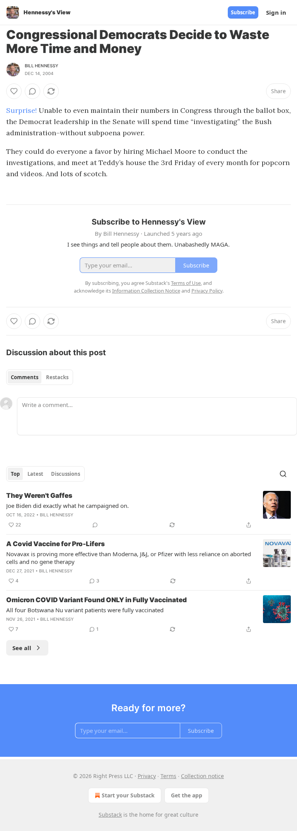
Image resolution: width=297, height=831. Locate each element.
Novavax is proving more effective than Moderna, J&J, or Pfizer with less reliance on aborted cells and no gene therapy (128, 557)
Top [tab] (15, 473)
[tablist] (39, 377)
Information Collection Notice (146, 290)
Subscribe (243, 12)
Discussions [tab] (65, 473)
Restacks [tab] (57, 377)
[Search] (283, 474)
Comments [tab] (24, 377)
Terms (168, 776)
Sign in (276, 12)
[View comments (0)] (32, 91)
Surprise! (22, 110)
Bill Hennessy (42, 65)
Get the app (186, 795)
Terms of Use (186, 282)
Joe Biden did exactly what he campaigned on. (67, 505)
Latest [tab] (35, 473)
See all (21, 648)
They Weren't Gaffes (39, 495)
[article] (148, 510)
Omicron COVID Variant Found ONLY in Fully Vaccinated (96, 600)
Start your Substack (128, 795)
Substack (110, 814)
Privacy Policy (206, 290)
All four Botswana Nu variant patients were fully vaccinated (85, 610)
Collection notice (202, 776)
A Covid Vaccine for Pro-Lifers (55, 544)
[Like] (14, 91)
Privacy (147, 776)
